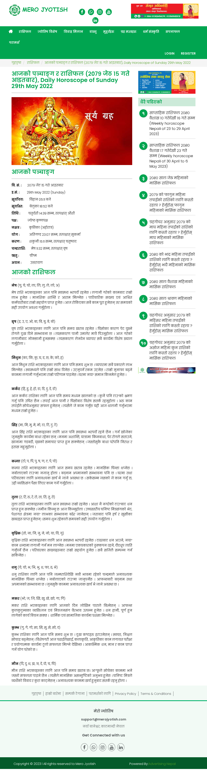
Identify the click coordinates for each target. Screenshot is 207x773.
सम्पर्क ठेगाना (75, 693)
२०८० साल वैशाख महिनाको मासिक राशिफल (171, 284)
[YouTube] (108, 12)
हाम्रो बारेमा (53, 693)
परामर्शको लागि (100, 693)
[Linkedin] (95, 20)
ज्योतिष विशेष (47, 31)
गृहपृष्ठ (36, 693)
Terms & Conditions (155, 693)
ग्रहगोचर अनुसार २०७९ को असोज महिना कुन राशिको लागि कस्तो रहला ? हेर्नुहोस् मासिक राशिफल (170, 350)
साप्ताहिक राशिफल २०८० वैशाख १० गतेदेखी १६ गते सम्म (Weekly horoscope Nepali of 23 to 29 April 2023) (172, 123)
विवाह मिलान (73, 31)
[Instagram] (99, 12)
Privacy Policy (125, 693)
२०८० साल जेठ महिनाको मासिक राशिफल (168, 180)
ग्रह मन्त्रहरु (128, 31)
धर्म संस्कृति (151, 31)
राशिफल (25, 31)
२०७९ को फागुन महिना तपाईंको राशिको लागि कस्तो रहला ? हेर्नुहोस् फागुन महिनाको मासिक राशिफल (171, 202)
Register (188, 53)
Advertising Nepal (162, 763)
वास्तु (93, 31)
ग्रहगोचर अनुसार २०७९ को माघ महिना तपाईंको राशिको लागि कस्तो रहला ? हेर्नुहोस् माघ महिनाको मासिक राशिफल (171, 232)
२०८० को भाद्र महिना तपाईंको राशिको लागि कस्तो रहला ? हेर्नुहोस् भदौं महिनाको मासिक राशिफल (172, 262)
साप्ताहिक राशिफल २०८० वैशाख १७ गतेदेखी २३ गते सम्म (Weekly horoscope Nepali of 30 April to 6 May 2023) (171, 156)
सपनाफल (173, 31)
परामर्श (14, 42)
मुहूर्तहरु (108, 31)
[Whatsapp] (91, 12)
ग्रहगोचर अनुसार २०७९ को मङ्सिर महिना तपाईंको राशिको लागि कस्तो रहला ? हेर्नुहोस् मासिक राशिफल (170, 323)
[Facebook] (82, 12)
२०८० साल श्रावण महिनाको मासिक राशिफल (170, 301)
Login (169, 53)
